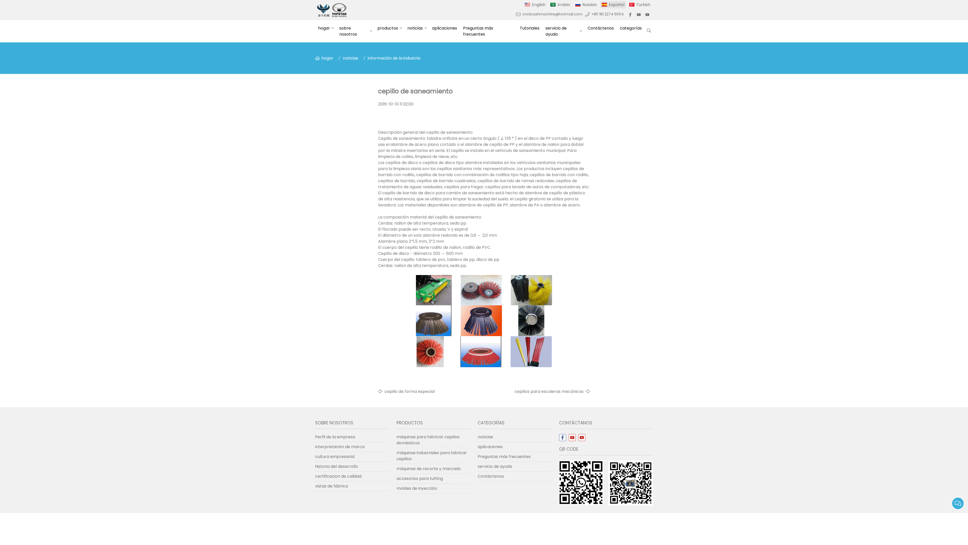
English (539, 5)
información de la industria (394, 58)
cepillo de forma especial (409, 391)
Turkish (643, 5)
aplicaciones (444, 28)
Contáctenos (601, 28)
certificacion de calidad (338, 476)
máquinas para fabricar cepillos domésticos (428, 440)
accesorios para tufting (420, 478)
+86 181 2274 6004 (607, 14)
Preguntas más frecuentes (478, 31)
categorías (631, 28)
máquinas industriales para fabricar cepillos (432, 456)
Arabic (563, 5)
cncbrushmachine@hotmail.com (552, 14)
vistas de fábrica (331, 486)
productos (387, 28)
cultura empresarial (334, 456)
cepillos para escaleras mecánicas (549, 391)
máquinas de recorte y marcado (429, 469)
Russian (589, 5)
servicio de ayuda (556, 31)
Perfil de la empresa (335, 437)
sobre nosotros (348, 31)
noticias (415, 28)
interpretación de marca (340, 447)
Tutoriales (529, 28)
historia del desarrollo (336, 466)
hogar (324, 28)
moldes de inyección (417, 488)
